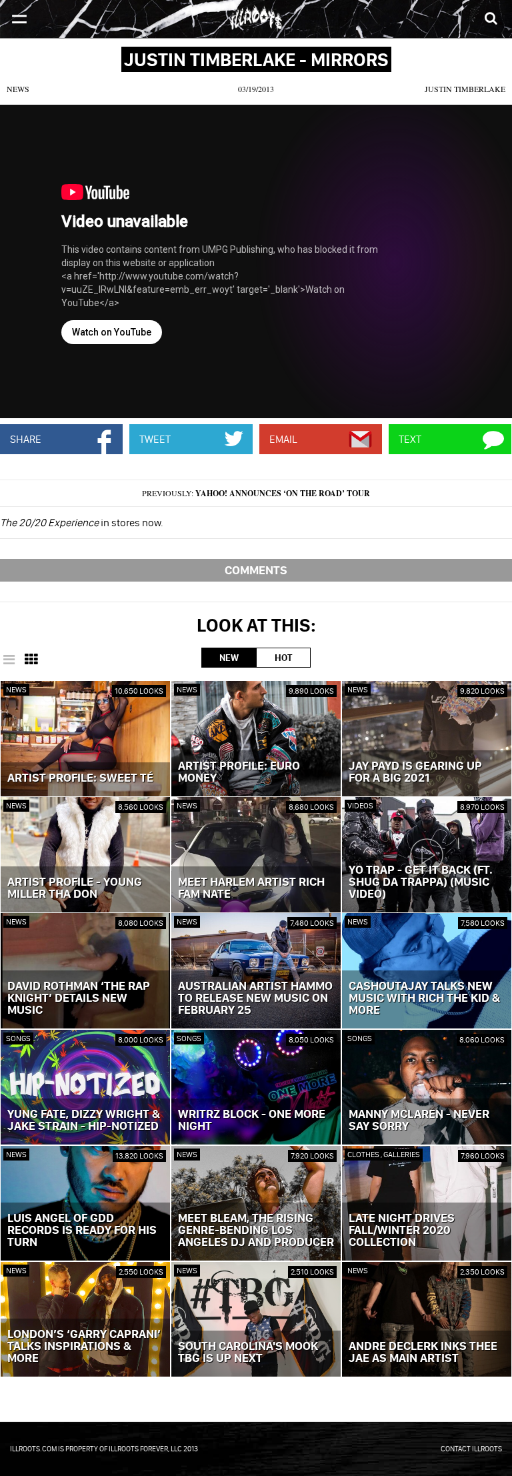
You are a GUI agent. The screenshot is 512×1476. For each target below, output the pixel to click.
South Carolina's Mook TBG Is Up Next (248, 1352)
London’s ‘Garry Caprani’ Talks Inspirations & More (84, 1346)
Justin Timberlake (465, 88)
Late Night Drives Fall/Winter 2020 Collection (402, 1230)
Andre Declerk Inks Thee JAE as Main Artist (423, 1352)
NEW (229, 658)
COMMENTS (256, 570)
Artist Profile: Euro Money (239, 772)
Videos (360, 805)
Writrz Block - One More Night (251, 1120)
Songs (18, 1038)
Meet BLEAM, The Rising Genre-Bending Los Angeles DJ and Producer (256, 1230)
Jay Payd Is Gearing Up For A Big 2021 (415, 772)
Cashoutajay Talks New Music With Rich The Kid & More (424, 998)
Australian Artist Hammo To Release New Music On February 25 (255, 998)
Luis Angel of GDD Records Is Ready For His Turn (82, 1230)
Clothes (364, 1154)
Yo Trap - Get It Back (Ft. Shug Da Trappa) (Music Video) (421, 882)
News (18, 88)
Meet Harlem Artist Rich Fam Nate (251, 888)
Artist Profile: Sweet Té (80, 778)
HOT (283, 658)
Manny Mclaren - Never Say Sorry (419, 1120)
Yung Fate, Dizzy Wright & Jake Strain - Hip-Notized (83, 1120)
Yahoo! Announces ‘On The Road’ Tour (282, 493)
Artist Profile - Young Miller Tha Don (74, 888)
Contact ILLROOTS (471, 1448)
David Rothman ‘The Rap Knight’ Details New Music (78, 998)
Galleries (401, 1154)
